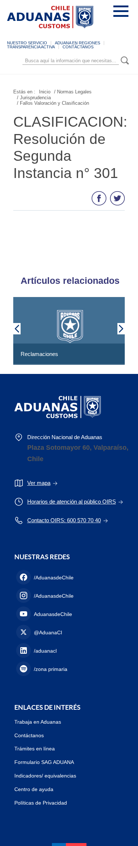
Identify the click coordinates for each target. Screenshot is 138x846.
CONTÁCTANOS (78, 47)
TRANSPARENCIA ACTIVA (31, 47)
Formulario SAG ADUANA (44, 762)
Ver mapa (38, 483)
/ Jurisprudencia (34, 97)
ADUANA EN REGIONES (77, 43)
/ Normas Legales (73, 91)
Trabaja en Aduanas (37, 722)
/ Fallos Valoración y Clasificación (53, 103)
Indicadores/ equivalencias (45, 776)
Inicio (44, 91)
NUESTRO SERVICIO (27, 43)
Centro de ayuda (33, 789)
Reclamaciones (39, 354)
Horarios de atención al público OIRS (71, 501)
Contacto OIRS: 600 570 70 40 (64, 520)
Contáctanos (29, 735)
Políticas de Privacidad (40, 803)
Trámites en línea (34, 749)
